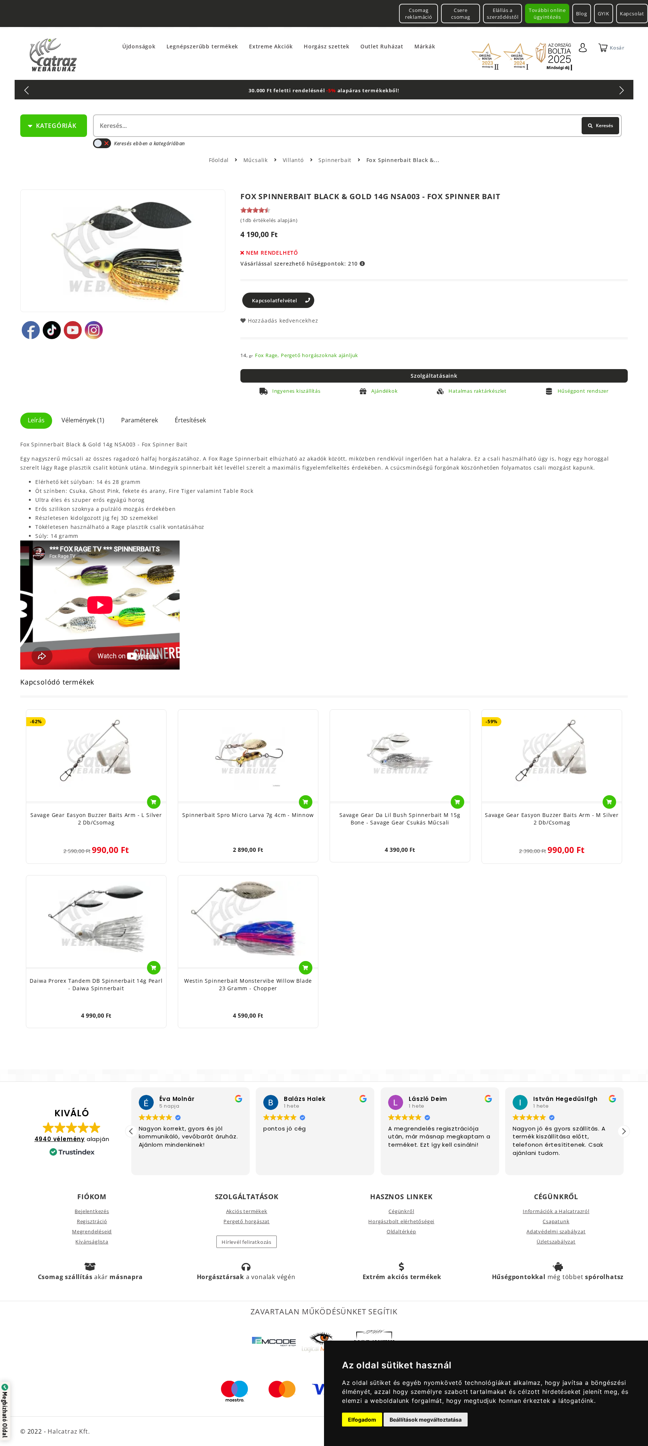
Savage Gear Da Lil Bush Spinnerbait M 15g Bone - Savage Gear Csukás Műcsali (399, 818)
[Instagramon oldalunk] (93, 330)
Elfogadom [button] (362, 1419)
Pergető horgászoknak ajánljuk (319, 355)
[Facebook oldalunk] (30, 330)
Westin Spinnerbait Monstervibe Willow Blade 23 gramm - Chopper (248, 984)
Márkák (424, 46)
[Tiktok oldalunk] (51, 330)
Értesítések (190, 420)
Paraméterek (139, 420)
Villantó (294, 160)
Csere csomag (460, 13)
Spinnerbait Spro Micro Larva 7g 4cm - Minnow (248, 814)
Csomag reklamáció (418, 13)
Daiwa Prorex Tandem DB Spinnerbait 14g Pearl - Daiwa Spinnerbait (96, 984)
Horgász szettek (327, 46)
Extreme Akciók (271, 46)
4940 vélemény (59, 1139)
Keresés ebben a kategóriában (149, 143)
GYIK (603, 13)
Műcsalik (256, 160)
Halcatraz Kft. (68, 1431)
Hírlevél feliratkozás (247, 1242)
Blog (581, 13)
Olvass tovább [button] (533, 1164)
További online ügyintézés (547, 13)
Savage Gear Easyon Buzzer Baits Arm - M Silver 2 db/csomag (552, 818)
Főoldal (219, 160)
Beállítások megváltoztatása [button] (426, 1419)
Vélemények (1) (83, 420)
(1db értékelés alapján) (268, 220)
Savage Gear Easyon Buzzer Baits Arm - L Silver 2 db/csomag (96, 818)
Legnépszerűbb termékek (202, 46)
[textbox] (357, 125)
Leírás (36, 420)
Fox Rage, (267, 355)
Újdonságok (139, 46)
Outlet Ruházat (382, 46)
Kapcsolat (632, 13)
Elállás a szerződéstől (503, 13)
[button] (623, 1131)
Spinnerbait (335, 160)
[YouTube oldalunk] (72, 330)
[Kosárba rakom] (153, 802)
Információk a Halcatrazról (556, 1211)
